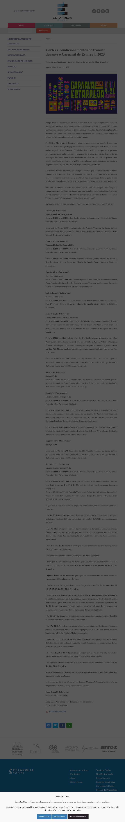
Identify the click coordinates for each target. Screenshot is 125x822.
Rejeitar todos (59, 816)
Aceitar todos (44, 816)
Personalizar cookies (78, 816)
